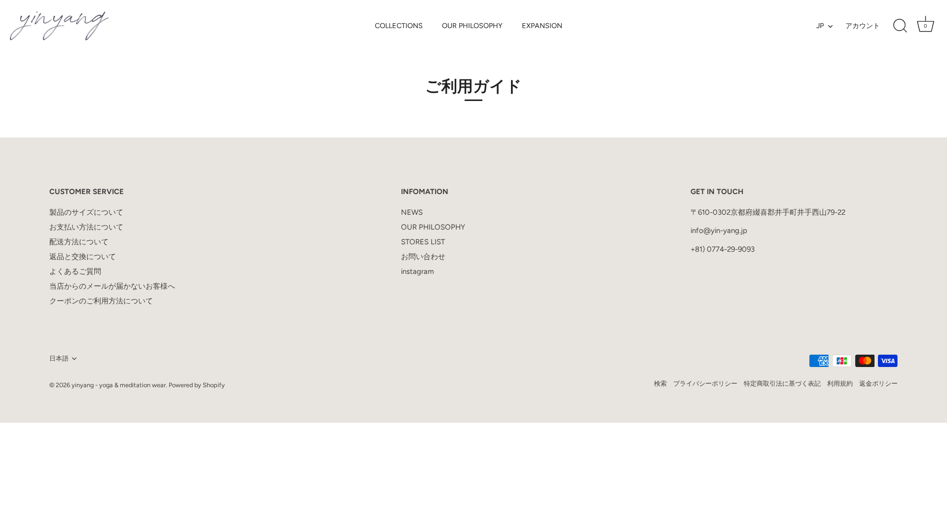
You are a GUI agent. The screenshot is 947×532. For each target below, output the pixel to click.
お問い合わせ (423, 256)
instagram (417, 271)
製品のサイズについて (86, 212)
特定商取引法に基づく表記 (782, 383)
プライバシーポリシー (705, 383)
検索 (660, 383)
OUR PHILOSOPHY (472, 25)
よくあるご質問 (75, 271)
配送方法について (79, 241)
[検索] (900, 26)
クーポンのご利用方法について (101, 301)
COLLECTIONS (399, 25)
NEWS (412, 212)
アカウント (862, 25)
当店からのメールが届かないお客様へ (112, 286)
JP (820, 25)
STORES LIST (423, 241)
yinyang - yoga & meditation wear (119, 385)
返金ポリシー (878, 383)
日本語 (59, 358)
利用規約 (840, 383)
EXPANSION (542, 25)
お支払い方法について (86, 227)
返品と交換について (82, 256)
